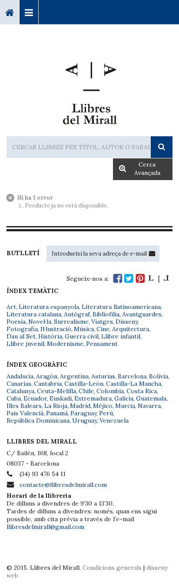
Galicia (123, 398)
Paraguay (83, 413)
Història (50, 336)
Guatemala (151, 398)
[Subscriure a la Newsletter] (152, 253)
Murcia (125, 406)
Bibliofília (106, 314)
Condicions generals (112, 568)
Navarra (149, 406)
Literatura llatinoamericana (121, 307)
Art (11, 307)
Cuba (14, 398)
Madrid (80, 406)
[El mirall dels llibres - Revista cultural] (158, 278)
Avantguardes (142, 314)
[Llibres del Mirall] (89, 89)
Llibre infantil (120, 336)
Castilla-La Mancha (133, 384)
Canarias (19, 384)
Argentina (74, 376)
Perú (106, 413)
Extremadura (93, 398)
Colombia (110, 391)
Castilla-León (83, 384)
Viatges (102, 321)
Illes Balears (24, 406)
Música (84, 329)
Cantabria (48, 384)
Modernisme (65, 344)
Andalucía (20, 376)
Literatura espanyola (49, 307)
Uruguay (84, 420)
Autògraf (77, 314)
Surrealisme (71, 321)
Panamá (57, 413)
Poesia (16, 321)
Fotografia (22, 329)
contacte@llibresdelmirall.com (63, 485)
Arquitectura (130, 329)
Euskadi (61, 398)
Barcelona (132, 376)
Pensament (102, 344)
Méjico (103, 406)
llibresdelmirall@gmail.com (45, 527)
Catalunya (20, 391)
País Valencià (25, 413)
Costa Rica (141, 391)
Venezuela (114, 420)
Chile (86, 391)
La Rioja (55, 406)
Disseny (127, 321)
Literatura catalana (34, 314)
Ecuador (35, 398)
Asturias (103, 376)
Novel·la (39, 321)
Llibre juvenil (25, 344)
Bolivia (158, 376)
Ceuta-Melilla (56, 391)
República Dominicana (38, 420)
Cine (102, 329)
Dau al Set (21, 336)
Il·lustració (55, 329)
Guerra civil (82, 336)
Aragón (46, 376)
